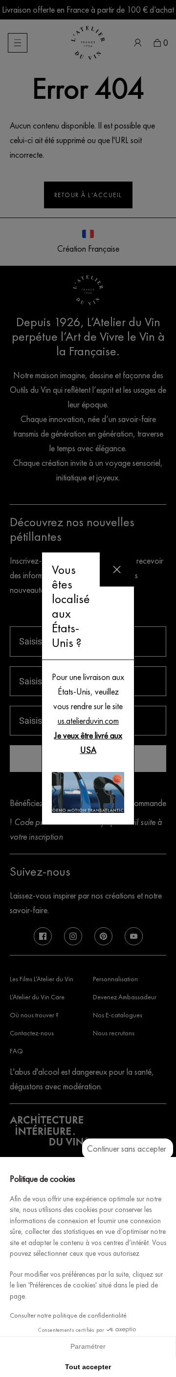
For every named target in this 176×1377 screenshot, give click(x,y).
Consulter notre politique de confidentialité (68, 1315)
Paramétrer (88, 1346)
